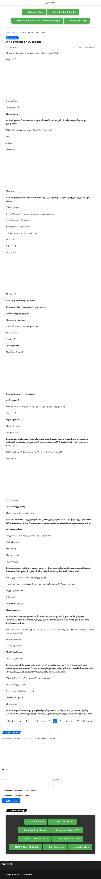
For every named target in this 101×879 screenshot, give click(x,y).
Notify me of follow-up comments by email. (21, 790)
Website (55, 780)
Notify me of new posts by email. (17, 795)
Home (9, 32)
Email (5, 780)
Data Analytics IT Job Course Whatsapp (38, 20)
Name (5, 769)
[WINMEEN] (50, 3)
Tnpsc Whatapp (78, 20)
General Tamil (18, 32)
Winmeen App (35, 12)
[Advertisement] (50, 81)
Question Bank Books (64, 12)
